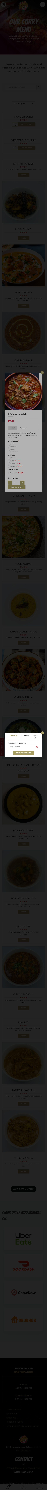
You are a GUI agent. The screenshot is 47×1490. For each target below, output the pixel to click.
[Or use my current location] (37, 747)
